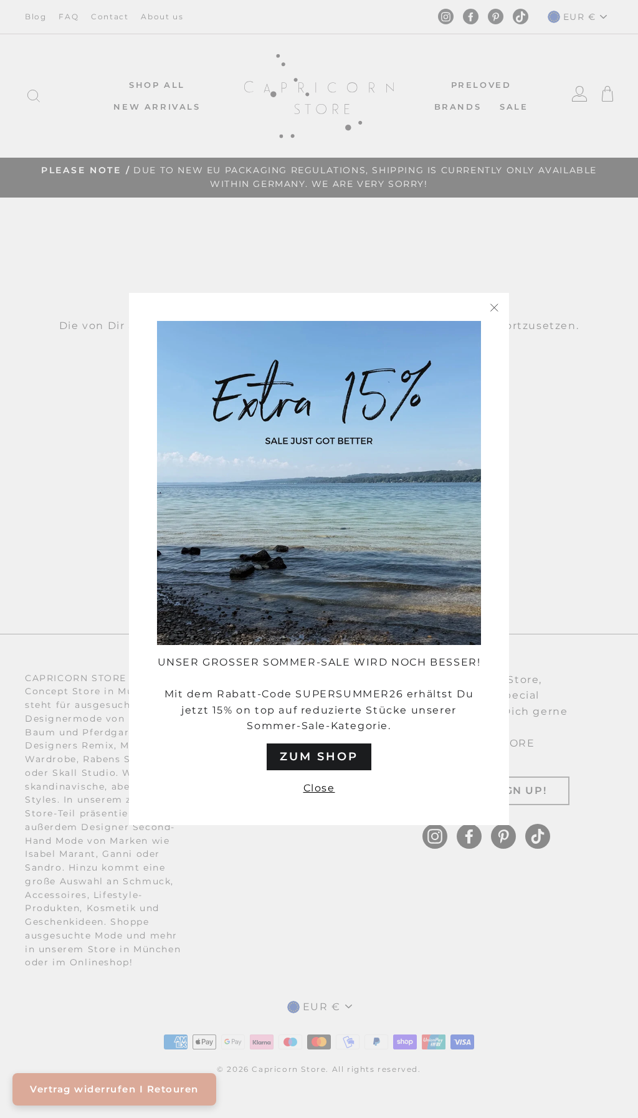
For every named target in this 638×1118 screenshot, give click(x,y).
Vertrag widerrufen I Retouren (114, 1089)
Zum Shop (319, 756)
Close (319, 788)
